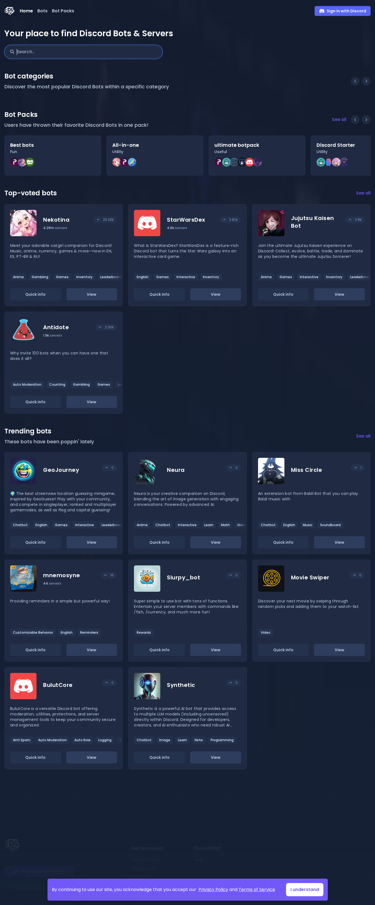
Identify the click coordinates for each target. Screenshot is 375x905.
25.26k (108, 219)
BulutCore (58, 685)
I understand (304, 889)
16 (112, 575)
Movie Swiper (310, 577)
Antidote (56, 327)
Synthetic (181, 685)
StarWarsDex (186, 220)
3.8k (358, 219)
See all (339, 119)
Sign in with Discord (346, 11)
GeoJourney (61, 470)
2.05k (109, 327)
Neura (176, 470)
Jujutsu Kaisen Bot (312, 222)
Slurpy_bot (183, 577)
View (91, 294)
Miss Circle (306, 470)
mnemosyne (61, 575)
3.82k (233, 219)
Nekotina (56, 220)
